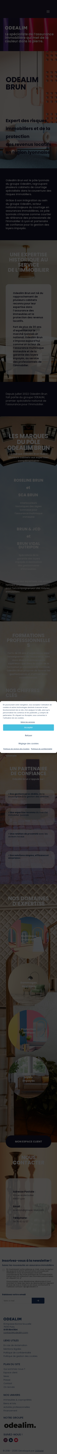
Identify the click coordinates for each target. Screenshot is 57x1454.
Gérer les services (28, 722)
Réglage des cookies (29, 743)
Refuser (28, 735)
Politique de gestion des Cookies (16, 749)
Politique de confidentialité (41, 749)
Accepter (28, 727)
